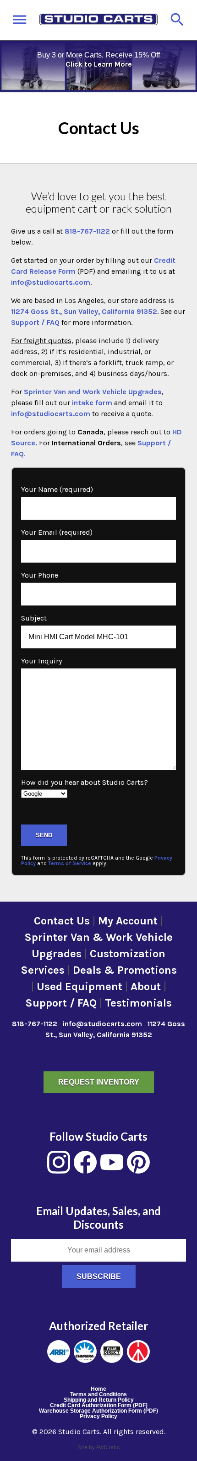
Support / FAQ (35, 322)
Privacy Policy (98, 1416)
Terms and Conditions (98, 1394)
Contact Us (62, 920)
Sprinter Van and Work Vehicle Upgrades (93, 391)
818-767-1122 (87, 231)
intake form (92, 402)
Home (98, 1389)
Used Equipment (79, 986)
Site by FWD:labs (98, 1447)
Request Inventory (98, 1082)
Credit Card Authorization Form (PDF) (99, 1405)
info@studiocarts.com (50, 282)
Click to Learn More (99, 64)
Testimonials (138, 1003)
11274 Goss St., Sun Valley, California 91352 (84, 311)
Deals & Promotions (125, 970)
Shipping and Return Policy (99, 1400)
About (146, 986)
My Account (128, 920)
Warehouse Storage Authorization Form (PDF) (98, 1411)
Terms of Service (69, 863)
